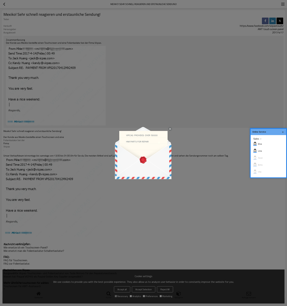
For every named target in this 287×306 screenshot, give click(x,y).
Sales (256, 138)
